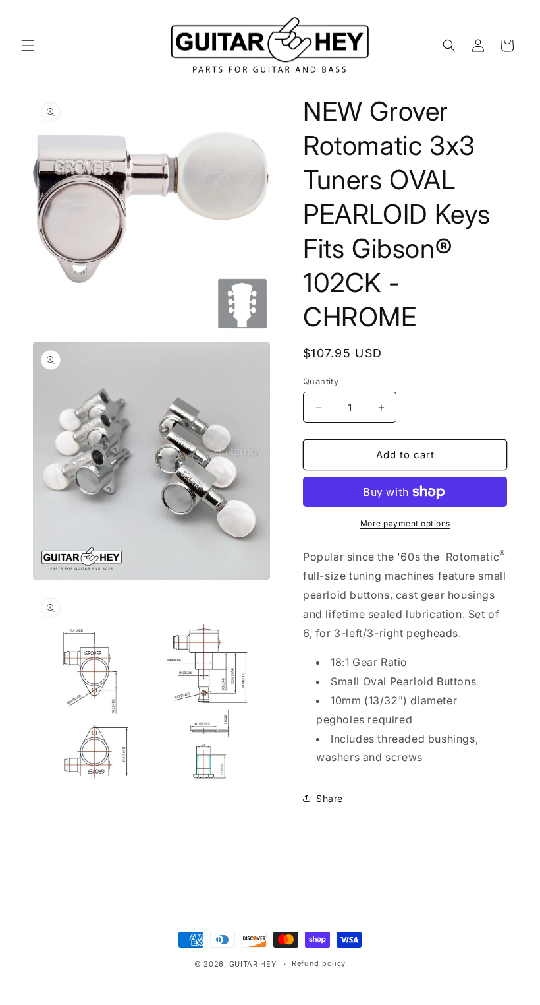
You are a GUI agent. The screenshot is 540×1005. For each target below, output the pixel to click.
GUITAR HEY (253, 964)
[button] (27, 45)
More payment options (405, 523)
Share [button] (329, 798)
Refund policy (319, 963)
